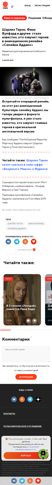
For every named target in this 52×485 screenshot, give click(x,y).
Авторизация (26, 377)
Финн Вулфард (36, 224)
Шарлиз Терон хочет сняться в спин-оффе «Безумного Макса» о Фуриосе (25, 164)
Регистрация (42, 5)
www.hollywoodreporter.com (26, 210)
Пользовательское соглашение (22, 426)
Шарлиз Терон (15, 224)
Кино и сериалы (14, 17)
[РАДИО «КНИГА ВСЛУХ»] (43, 454)
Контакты (9, 414)
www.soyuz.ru (33, 468)
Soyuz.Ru (5, 5)
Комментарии (26, 250)
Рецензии (34, 17)
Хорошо (26, 455)
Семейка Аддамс (17, 229)
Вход (28, 5)
